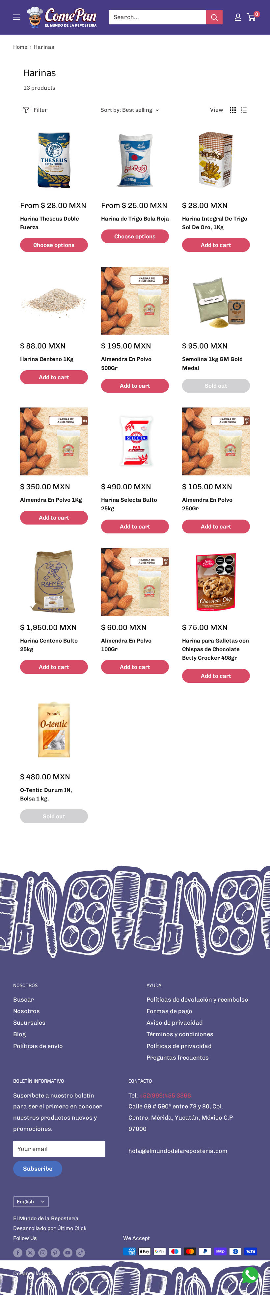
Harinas (44, 47)
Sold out (216, 385)
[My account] (238, 17)
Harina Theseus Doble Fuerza (49, 222)
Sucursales (29, 1022)
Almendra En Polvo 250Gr (207, 504)
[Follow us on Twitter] (30, 1252)
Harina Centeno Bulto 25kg (49, 644)
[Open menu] (16, 17)
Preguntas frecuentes (178, 1057)
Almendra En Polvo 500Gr (126, 363)
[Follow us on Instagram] (42, 1252)
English (25, 1202)
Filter (40, 109)
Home (20, 47)
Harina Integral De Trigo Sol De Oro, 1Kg (214, 222)
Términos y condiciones (180, 1034)
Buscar (23, 999)
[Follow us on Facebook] (17, 1252)
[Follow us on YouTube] (67, 1252)
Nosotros (26, 1011)
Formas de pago (169, 1011)
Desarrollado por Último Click (50, 1228)
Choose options (53, 245)
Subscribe (37, 1168)
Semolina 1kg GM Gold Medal (212, 363)
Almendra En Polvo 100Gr (126, 644)
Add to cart (216, 245)
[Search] (214, 17)
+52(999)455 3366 (165, 1095)
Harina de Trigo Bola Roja (135, 218)
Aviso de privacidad (175, 1022)
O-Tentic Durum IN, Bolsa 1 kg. (46, 794)
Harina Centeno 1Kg (46, 359)
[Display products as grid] (233, 110)
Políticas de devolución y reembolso (197, 999)
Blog (19, 1034)
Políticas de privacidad (179, 1046)
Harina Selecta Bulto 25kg (129, 504)
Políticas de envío (38, 1046)
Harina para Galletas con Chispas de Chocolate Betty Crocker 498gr (215, 649)
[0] (251, 17)
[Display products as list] (244, 110)
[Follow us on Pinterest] (55, 1252)
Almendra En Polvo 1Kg (51, 500)
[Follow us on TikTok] (80, 1252)
